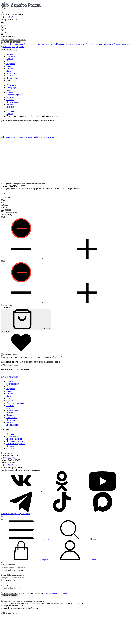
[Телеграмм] (21, 511)
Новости (10, 446)
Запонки (10, 97)
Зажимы (10, 99)
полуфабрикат (12, 87)
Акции (9, 422)
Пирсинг (20, 46)
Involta (4, 516)
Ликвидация (12, 425)
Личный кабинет (14, 439)
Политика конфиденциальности (15, 513)
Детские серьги (8, 46)
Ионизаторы (12, 102)
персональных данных (56, 593)
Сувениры (11, 92)
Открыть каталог (9, 49)
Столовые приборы (15, 95)
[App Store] (23, 374)
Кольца (9, 114)
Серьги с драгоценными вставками (39, 44)
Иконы (9, 104)
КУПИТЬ (46, 329)
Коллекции (11, 417)
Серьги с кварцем (122, 44)
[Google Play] (8, 374)
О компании (12, 436)
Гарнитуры (11, 85)
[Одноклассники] (62, 490)
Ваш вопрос (6, 585)
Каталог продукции (10, 377)
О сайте (10, 448)
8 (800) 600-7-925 (9, 17)
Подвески (10, 388)
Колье (9, 90)
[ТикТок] (62, 511)
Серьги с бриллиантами (12, 44)
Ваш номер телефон (10, 580)
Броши (9, 391)
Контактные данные (15, 443)
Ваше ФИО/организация (12, 575)
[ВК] (21, 490)
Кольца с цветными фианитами (70, 44)
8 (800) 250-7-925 (9, 465)
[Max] (102, 511)
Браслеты (10, 393)
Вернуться (8, 331)
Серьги (9, 386)
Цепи (8, 396)
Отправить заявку (9, 596)
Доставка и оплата (14, 441)
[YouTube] (102, 490)
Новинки (10, 420)
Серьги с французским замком (99, 44)
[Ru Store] (38, 374)
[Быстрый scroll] (2, 519)
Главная (10, 111)
